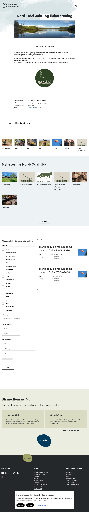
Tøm (8, 367)
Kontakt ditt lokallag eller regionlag (41, 475)
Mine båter (69, 474)
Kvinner (7, 296)
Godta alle (20, 505)
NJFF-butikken (70, 478)
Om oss (36, 478)
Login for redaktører (72, 480)
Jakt (6, 290)
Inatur (67, 476)
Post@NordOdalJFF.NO (35, 107)
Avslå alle (30, 505)
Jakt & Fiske (69, 472)
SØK (73, 6)
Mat (6, 300)
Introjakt (8, 286)
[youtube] (2, 473)
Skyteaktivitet (9, 307)
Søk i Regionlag (6, 339)
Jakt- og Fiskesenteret (40, 485)
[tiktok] (14, 473)
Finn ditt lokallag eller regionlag (52, 6)
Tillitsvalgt (37, 482)
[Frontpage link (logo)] (4, 6)
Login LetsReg (70, 482)
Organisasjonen (38, 480)
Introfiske (8, 283)
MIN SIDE (67, 6)
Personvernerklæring (40, 487)
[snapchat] (18, 473)
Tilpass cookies (41, 505)
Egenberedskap (10, 259)
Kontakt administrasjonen (41, 472)
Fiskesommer (9, 269)
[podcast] (2, 477)
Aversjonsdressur (10, 253)
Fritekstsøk (5, 315)
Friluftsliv (8, 273)
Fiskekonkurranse (10, 266)
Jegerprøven (9, 293)
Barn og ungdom (10, 256)
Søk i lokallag (6, 349)
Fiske (7, 263)
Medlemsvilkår (38, 489)
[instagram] (6, 473)
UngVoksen (8, 310)
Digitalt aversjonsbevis (72, 485)
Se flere (44, 221)
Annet (7, 249)
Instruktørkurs (9, 280)
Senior (7, 303)
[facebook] (10, 473)
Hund (7, 276)
